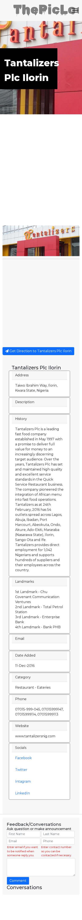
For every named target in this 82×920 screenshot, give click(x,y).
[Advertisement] (41, 182)
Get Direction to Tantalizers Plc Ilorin (40, 351)
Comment (17, 881)
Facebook (23, 758)
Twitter (21, 770)
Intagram (23, 781)
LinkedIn (22, 793)
